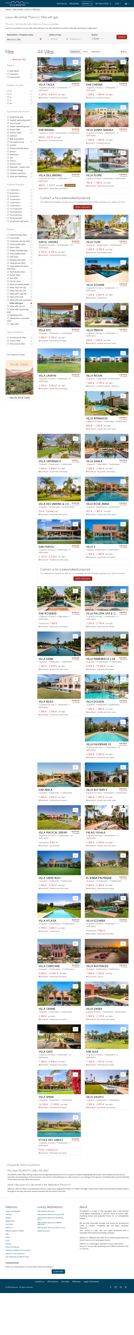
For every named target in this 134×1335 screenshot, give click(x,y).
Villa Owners (52, 1281)
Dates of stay (55, 34)
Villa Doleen (95, 701)
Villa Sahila (94, 461)
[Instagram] (115, 1287)
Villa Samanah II (50, 461)
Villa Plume (94, 175)
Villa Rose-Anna (97, 503)
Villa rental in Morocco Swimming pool (50, 1218)
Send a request (82, 207)
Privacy (8, 1244)
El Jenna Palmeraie (99, 877)
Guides (8, 1217)
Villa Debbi (46, 658)
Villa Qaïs (46, 1051)
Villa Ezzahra (95, 920)
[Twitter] (125, 1287)
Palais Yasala (95, 832)
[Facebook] (110, 1287)
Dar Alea (92, 1051)
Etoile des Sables (51, 1139)
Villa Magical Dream (53, 832)
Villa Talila (46, 84)
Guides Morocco (43, 1231)
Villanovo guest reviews (14, 1231)
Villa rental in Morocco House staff (50, 1214)
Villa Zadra (94, 1008)
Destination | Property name (20, 34)
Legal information (91, 1281)
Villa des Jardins (50, 175)
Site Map (65, 1281)
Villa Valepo (95, 1097)
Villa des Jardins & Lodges (57, 503)
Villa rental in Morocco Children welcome (49, 1223)
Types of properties (13, 1211)
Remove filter (20, 59)
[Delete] (31, 303)
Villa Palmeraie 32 (98, 744)
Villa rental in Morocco (46, 1211)
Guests (94, 34)
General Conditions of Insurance (17, 1250)
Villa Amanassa (97, 418)
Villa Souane (95, 284)
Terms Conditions (12, 1247)
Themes (8, 1214)
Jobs (7, 1234)
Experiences (10, 1221)
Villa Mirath (94, 330)
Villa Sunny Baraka (99, 129)
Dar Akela (45, 789)
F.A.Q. (7, 1240)
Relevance (75, 51)
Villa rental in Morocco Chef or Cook (51, 1227)
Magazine (74, 3)
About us (9, 1227)
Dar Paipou (46, 546)
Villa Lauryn (47, 375)
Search (121, 37)
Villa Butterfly (96, 789)
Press (7, 1237)
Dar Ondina (94, 84)
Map (124, 51)
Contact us (87, 3)
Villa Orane (47, 1008)
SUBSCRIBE (58, 1271)
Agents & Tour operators (15, 1253)
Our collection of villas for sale (17, 1257)
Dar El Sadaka (48, 242)
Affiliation (76, 1281)
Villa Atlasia (47, 920)
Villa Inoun (94, 375)
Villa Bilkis (46, 701)
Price (85, 51)
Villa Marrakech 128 (100, 658)
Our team (9, 1224)
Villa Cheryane (49, 966)
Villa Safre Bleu (50, 877)
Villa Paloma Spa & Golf (103, 613)
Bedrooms (96, 51)
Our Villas (62, 3)
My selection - (103, 3)
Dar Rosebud (48, 613)
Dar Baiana (46, 129)
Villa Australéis (97, 966)
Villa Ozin (93, 242)
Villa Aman (46, 1097)
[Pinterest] (120, 1287)
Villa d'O (45, 330)
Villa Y (90, 546)
